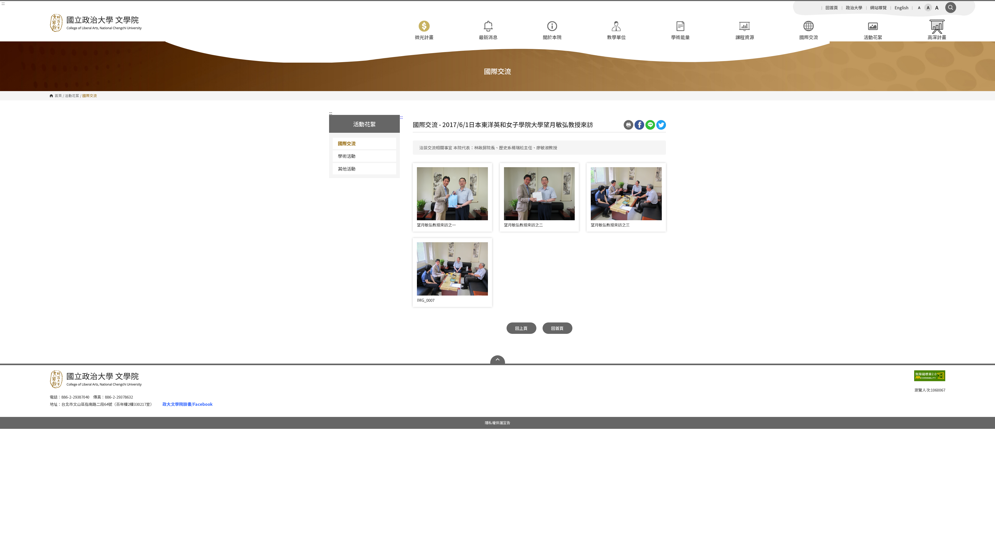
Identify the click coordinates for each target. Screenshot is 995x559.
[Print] (628, 125)
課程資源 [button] (744, 37)
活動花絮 (72, 96)
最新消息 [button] (488, 37)
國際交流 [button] (808, 37)
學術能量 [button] (680, 37)
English (901, 7)
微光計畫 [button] (424, 37)
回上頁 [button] (521, 328)
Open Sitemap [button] (497, 359)
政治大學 (854, 7)
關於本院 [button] (552, 37)
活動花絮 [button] (873, 37)
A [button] (919, 7)
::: (3, 3)
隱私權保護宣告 (497, 422)
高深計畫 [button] (937, 37)
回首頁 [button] (557, 328)
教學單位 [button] (616, 37)
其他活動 (347, 168)
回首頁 (832, 7)
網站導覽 (878, 7)
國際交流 (347, 143)
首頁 (58, 96)
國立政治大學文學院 (55, 17)
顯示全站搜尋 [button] (950, 7)
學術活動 (347, 156)
